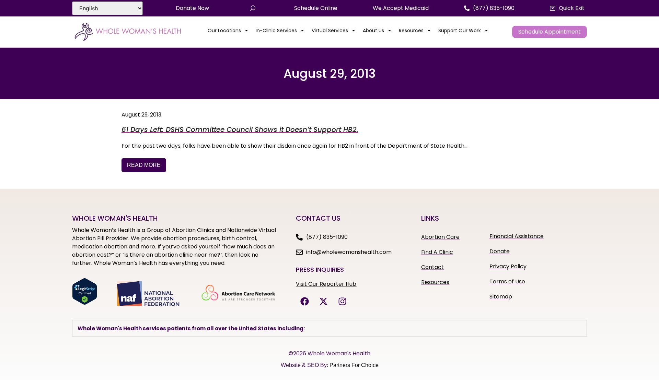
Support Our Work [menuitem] (459, 30)
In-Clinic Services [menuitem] (276, 30)
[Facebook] (304, 301)
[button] (567, 8)
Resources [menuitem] (411, 30)
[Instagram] (342, 301)
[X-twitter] (323, 301)
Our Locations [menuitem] (224, 30)
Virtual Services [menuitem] (330, 30)
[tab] (329, 328)
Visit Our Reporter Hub (326, 284)
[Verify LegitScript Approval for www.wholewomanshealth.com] (84, 302)
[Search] (252, 8)
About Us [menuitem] (373, 30)
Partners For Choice (354, 365)
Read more (144, 165)
